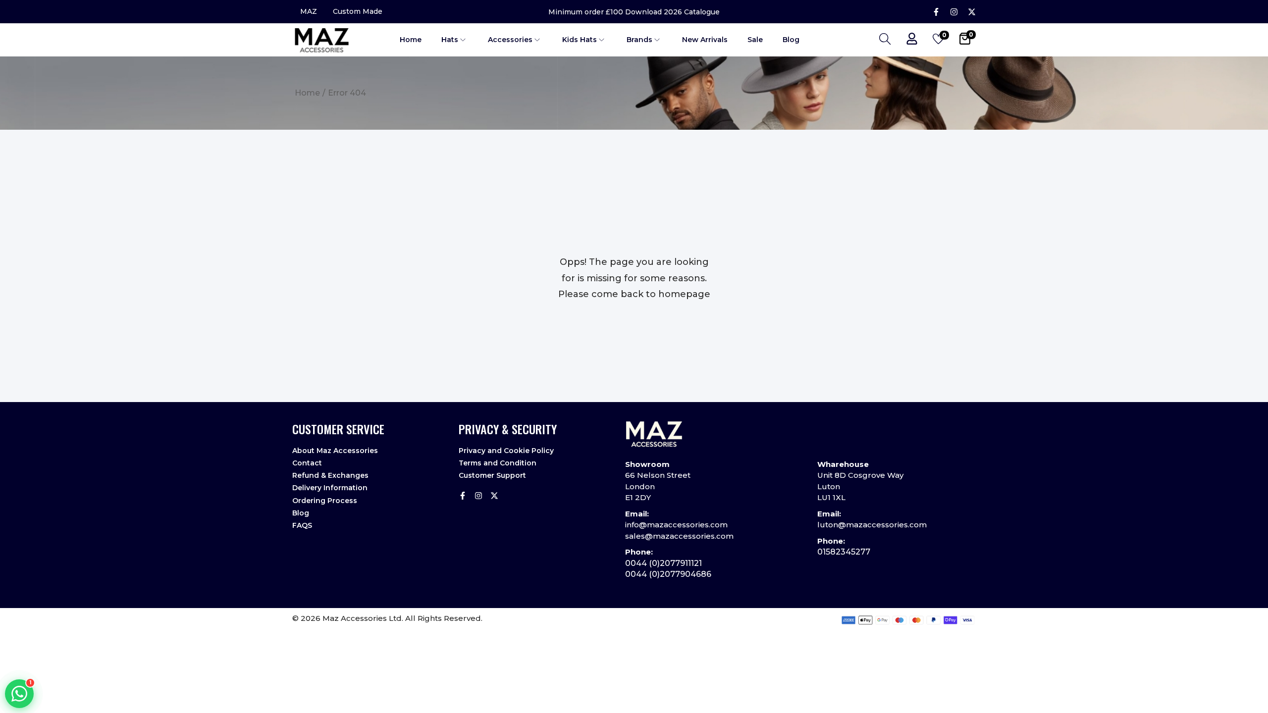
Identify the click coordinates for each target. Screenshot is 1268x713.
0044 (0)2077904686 (668, 574)
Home (307, 93)
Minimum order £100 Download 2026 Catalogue (634, 11)
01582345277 (843, 552)
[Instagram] (954, 12)
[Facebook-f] (936, 12)
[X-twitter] (972, 12)
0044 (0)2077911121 (663, 563)
